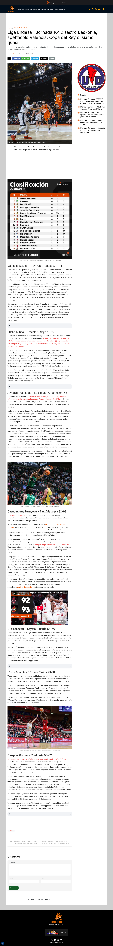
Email (52, 58)
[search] (103, 9)
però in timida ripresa (26, 587)
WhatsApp (26, 58)
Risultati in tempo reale (56, 925)
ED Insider (25, 9)
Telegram (35, 58)
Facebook (17, 58)
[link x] (89, 9)
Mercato (50, 9)
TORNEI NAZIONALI (20, 28)
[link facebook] (92, 9)
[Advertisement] (56, 20)
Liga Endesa (11, 830)
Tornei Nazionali (59, 9)
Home (10, 28)
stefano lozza (12, 54)
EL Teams (33, 9)
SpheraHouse (59, 942)
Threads (44, 58)
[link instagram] (95, 9)
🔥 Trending (82, 95)
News (19, 9)
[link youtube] (99, 9)
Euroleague (42, 9)
